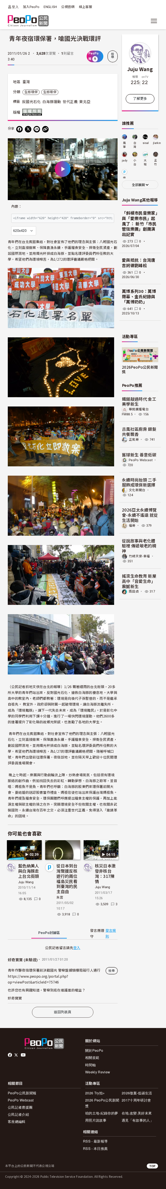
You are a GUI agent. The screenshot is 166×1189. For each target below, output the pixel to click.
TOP (152, 1166)
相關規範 (92, 1057)
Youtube (23, 1055)
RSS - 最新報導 (95, 1141)
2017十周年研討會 (136, 1100)
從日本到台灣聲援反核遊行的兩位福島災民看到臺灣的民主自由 (66, 878)
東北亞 (84, 102)
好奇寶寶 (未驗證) (23, 960)
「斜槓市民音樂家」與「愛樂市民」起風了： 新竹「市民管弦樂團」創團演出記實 (140, 224)
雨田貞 (134, 591)
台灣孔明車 (134, 145)
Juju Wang (26, 882)
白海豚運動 (51, 102)
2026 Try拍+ (95, 1092)
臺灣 (26, 82)
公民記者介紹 (18, 1114)
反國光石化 (31, 102)
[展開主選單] (154, 21)
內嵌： (16, 206)
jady (124, 160)
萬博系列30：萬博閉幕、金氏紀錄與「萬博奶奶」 (139, 296)
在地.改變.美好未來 (137, 1113)
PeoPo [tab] (49, 933)
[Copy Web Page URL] (45, 129)
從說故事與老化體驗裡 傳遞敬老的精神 (139, 546)
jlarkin (157, 143)
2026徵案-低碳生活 (137, 1092)
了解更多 (140, 99)
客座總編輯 (17, 1121)
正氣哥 (134, 439)
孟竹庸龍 (155, 162)
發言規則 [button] (110, 934)
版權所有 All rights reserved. (33, 112)
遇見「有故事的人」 (137, 1120)
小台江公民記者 (134, 162)
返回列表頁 (63, 1012)
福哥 (132, 526)
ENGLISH (50, 7)
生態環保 (31, 92)
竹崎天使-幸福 (139, 556)
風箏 (124, 144)
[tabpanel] (63, 974)
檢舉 (112, 55)
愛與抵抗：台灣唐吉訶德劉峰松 (138, 263)
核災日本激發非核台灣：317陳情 (105, 873)
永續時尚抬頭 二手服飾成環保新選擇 (139, 482)
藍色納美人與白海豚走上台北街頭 (28, 871)
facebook (10, 1055)
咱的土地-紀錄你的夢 (101, 1113)
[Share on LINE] (37, 129)
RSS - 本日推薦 (95, 1148)
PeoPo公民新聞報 (22, 1092)
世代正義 (70, 102)
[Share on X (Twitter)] (28, 129)
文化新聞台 (137, 490)
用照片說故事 (95, 1120)
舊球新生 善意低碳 (139, 454)
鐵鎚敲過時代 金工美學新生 (139, 401)
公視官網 (67, 7)
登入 (15, 6)
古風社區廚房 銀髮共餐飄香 (139, 431)
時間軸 (90, 1064)
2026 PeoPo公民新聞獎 (102, 1103)
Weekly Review (97, 1071)
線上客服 (85, 7)
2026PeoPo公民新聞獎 (140, 369)
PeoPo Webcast (141, 460)
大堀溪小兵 (145, 162)
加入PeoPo (31, 7)
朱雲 (59, 897)
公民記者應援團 (20, 1107)
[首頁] (28, 21)
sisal (146, 143)
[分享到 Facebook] (19, 129)
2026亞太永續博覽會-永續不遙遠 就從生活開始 (140, 515)
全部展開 (139, 185)
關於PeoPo (94, 1050)
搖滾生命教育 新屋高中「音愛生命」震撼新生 (139, 581)
